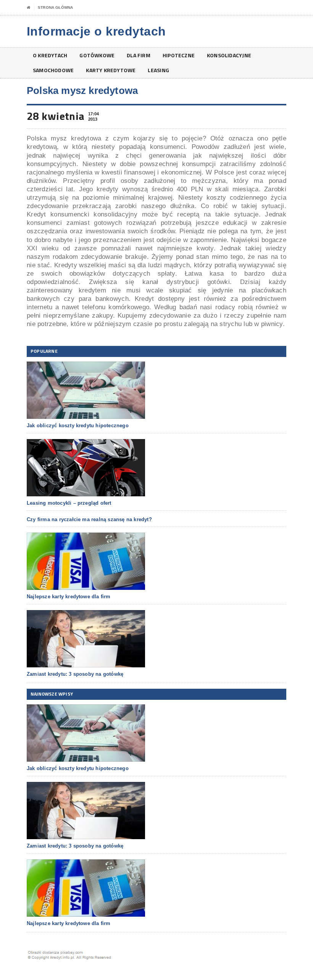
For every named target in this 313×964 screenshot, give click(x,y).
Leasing (158, 70)
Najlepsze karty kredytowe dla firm (69, 596)
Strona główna (55, 7)
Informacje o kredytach (96, 31)
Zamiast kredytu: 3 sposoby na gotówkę (75, 674)
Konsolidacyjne (229, 55)
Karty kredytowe (111, 70)
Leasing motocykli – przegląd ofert (69, 503)
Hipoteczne (179, 55)
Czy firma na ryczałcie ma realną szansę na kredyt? (89, 519)
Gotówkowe (97, 55)
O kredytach (50, 55)
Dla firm (138, 55)
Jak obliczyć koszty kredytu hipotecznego (78, 425)
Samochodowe (53, 70)
